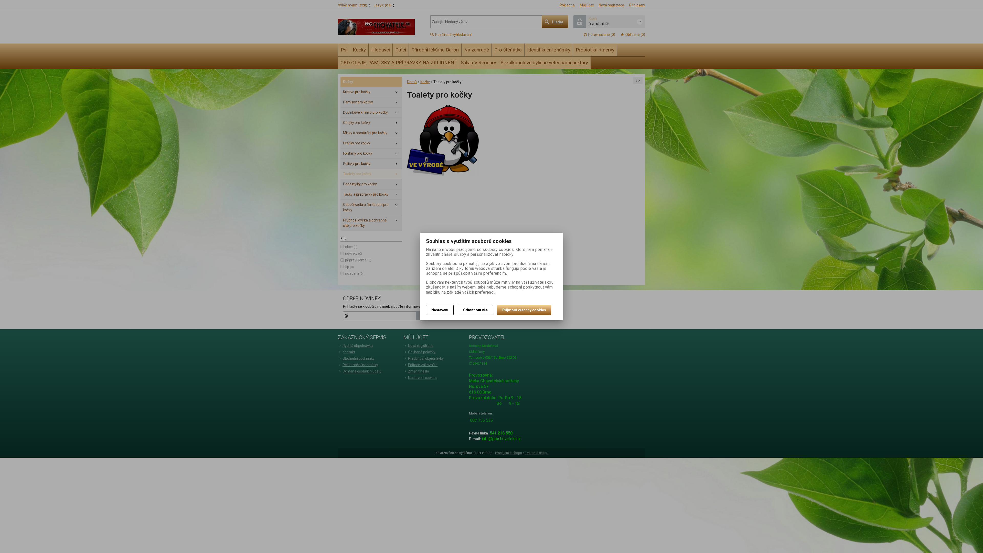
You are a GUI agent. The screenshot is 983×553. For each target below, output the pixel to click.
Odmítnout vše (475, 310)
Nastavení (439, 310)
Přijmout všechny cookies (524, 310)
